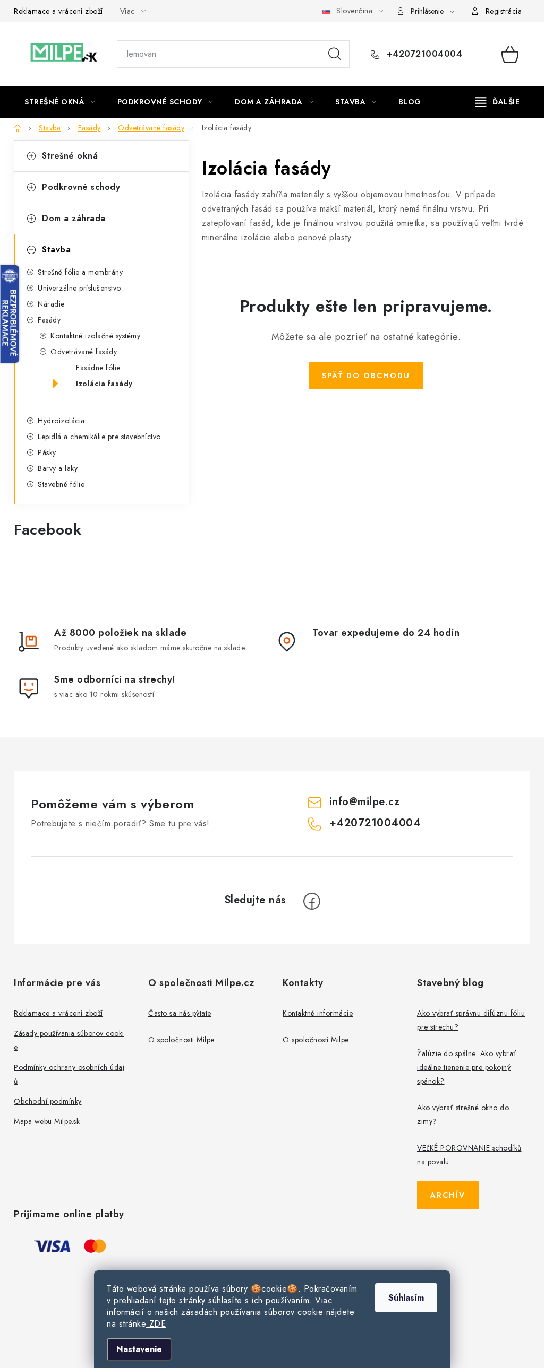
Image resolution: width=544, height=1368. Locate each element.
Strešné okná (70, 156)
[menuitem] (60, 102)
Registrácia (504, 11)
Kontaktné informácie (318, 1013)
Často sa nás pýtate (179, 1013)
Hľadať (335, 54)
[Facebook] (311, 901)
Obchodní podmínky (48, 1101)
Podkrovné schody (81, 187)
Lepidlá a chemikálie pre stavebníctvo (99, 436)
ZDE (156, 1324)
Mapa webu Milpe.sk (47, 1121)
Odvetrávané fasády (83, 351)
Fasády (49, 320)
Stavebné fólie (61, 484)
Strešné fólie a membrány (80, 272)
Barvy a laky (58, 468)
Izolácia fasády (104, 383)
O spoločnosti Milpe (181, 1039)
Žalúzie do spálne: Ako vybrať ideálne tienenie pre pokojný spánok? (466, 1067)
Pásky (47, 452)
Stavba (56, 249)
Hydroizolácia (61, 420)
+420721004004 (423, 54)
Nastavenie (139, 1349)
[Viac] (498, 102)
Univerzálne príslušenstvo (79, 288)
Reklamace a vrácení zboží (58, 11)
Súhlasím (406, 1298)
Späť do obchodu (366, 375)
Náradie (51, 304)
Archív (447, 1195)
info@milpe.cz (364, 801)
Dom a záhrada (74, 218)
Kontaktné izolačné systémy (95, 335)
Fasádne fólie (98, 367)
